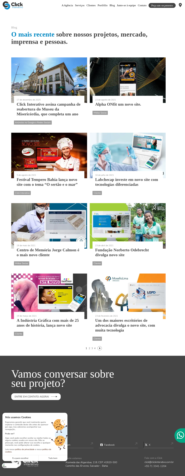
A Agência (67, 5)
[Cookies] (10, 465)
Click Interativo (22, 192)
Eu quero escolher (20, 458)
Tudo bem (52, 458)
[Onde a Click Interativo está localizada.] (180, 5)
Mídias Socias (100, 112)
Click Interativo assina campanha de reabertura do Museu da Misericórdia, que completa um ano (48, 109)
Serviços (80, 5)
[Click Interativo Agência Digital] (13, 5)
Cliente (97, 192)
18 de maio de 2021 (26, 245)
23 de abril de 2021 (104, 245)
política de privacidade (24, 449)
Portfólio (103, 5)
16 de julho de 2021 (104, 175)
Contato (142, 5)
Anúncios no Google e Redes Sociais (33, 122)
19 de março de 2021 (27, 316)
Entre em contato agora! (32, 396)
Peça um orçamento (162, 5)
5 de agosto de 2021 (26, 175)
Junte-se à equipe (126, 5)
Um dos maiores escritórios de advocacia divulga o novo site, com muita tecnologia (125, 325)
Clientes (91, 5)
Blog (112, 5)
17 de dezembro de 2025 (28, 99)
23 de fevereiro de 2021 (106, 316)
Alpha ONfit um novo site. (118, 104)
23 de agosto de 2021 (105, 99)
